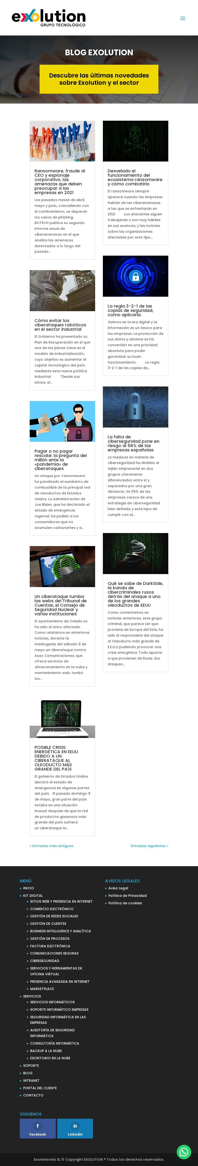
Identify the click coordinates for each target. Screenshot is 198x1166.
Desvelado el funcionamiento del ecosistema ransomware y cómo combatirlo (135, 177)
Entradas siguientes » (149, 845)
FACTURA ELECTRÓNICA (50, 946)
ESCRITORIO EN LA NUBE (50, 1058)
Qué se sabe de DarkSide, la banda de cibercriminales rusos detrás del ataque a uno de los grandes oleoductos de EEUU (135, 594)
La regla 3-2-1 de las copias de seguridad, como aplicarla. (130, 310)
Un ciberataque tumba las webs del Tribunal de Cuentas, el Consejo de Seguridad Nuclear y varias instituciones (61, 605)
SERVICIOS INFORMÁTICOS (52, 1002)
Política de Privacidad (127, 895)
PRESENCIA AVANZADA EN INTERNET (60, 981)
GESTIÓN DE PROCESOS (49, 938)
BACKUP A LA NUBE (46, 1050)
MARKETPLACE (42, 988)
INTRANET (31, 1080)
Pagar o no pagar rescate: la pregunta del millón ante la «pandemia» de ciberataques (61, 459)
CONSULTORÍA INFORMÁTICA (54, 1043)
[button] (184, 1152)
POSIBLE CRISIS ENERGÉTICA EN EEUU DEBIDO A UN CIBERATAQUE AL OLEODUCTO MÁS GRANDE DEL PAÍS (56, 758)
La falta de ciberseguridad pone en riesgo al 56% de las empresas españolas (133, 443)
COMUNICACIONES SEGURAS (54, 953)
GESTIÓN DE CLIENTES (48, 923)
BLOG (28, 1073)
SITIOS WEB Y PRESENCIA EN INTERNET (61, 901)
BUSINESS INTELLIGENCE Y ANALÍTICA (60, 931)
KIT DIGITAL (33, 895)
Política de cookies (125, 903)
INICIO (28, 888)
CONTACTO (33, 1095)
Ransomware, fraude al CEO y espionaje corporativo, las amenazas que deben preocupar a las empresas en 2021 (60, 182)
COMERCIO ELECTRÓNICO (52, 908)
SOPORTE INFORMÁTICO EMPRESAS (59, 1009)
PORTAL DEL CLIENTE (40, 1088)
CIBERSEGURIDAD (44, 960)
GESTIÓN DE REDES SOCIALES (54, 916)
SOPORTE (31, 1065)
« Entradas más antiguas (52, 845)
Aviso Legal (118, 888)
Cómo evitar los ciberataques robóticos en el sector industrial (60, 324)
